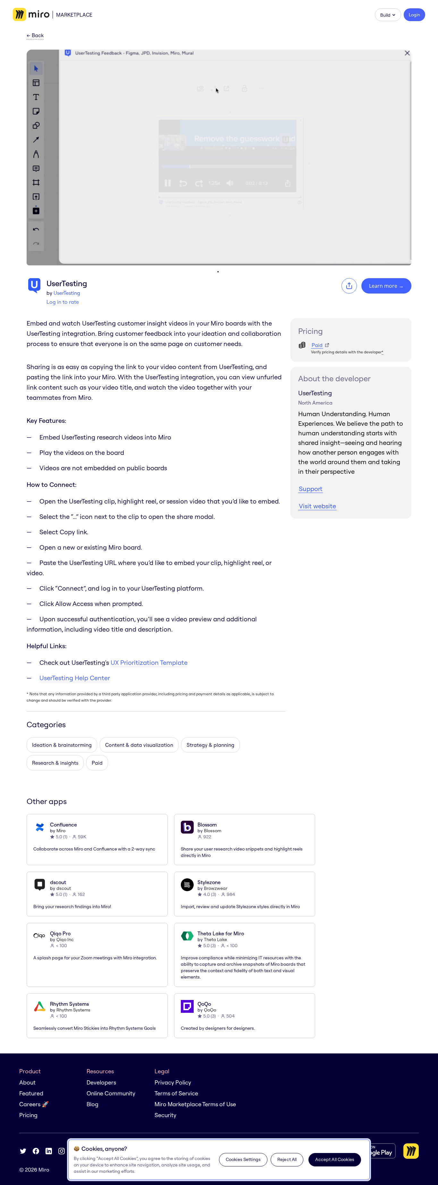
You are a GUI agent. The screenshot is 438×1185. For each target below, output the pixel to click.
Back (35, 35)
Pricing (28, 1115)
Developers (101, 1082)
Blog (92, 1104)
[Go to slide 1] (218, 271)
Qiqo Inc (65, 939)
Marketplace (74, 15)
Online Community (111, 1093)
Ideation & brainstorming (62, 745)
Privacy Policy (173, 1082)
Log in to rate (62, 302)
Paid (97, 763)
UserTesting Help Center (74, 678)
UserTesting (67, 293)
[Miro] (31, 15)
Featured (31, 1093)
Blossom (212, 831)
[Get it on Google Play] (370, 1150)
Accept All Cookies (334, 1159)
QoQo (210, 1010)
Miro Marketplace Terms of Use (195, 1104)
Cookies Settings (243, 1159)
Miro (60, 831)
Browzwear (215, 888)
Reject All (287, 1159)
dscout (63, 888)
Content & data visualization (139, 745)
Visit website (317, 506)
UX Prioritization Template (149, 662)
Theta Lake (215, 939)
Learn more (386, 285)
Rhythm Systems (73, 1010)
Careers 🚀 (34, 1104)
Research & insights (55, 763)
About (27, 1082)
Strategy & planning (210, 745)
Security (165, 1115)
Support (310, 489)
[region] (219, 1160)
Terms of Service (176, 1093)
